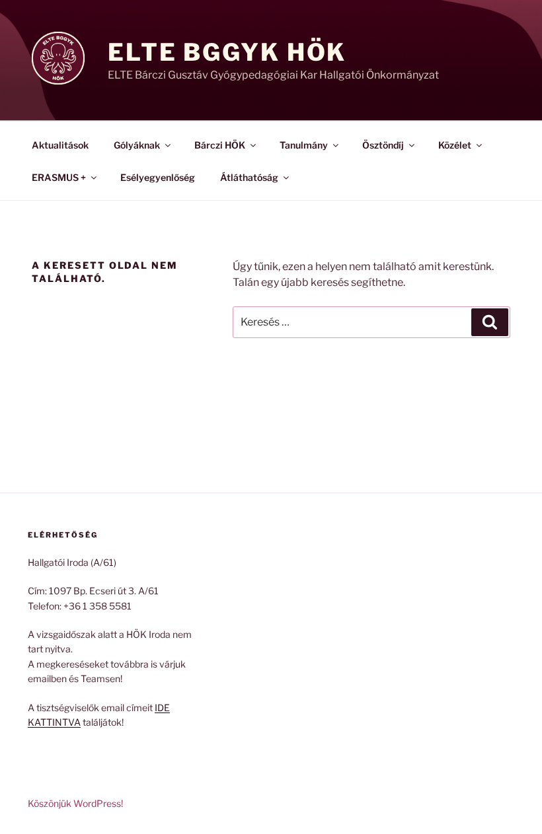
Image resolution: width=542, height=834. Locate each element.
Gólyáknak (137, 145)
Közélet (454, 145)
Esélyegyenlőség (157, 177)
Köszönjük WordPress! (75, 803)
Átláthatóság (249, 177)
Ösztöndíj (383, 145)
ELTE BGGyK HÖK (227, 52)
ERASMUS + (59, 177)
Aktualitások (60, 145)
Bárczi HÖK (219, 145)
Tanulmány (304, 145)
